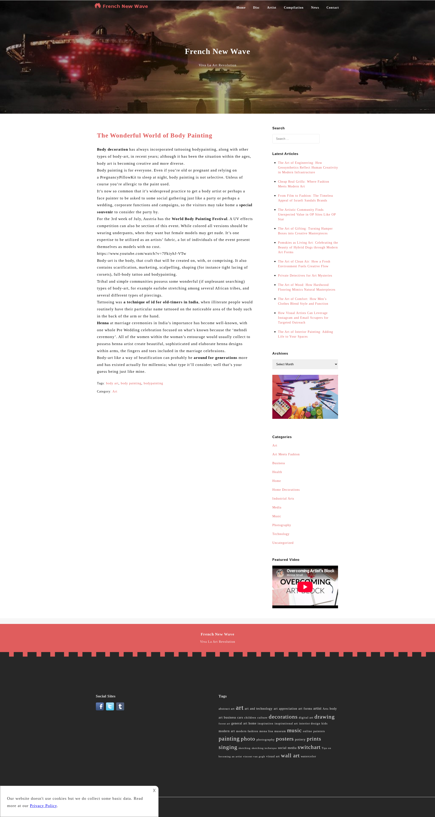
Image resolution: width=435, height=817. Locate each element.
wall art (290, 755)
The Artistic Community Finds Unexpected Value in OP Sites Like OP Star (307, 214)
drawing (324, 717)
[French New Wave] (122, 7)
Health (277, 472)
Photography (281, 525)
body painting (131, 383)
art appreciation (285, 708)
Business (278, 463)
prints (314, 739)
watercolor (308, 756)
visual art (273, 756)
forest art (224, 723)
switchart (309, 747)
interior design (309, 723)
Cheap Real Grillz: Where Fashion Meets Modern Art (303, 184)
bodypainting (153, 383)
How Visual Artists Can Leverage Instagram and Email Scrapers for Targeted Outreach (303, 317)
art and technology (259, 708)
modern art (227, 731)
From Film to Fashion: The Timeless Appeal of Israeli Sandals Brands (305, 198)
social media (287, 748)
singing (228, 747)
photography (265, 739)
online (307, 731)
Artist (271, 7)
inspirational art (286, 723)
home (252, 723)
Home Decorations (286, 489)
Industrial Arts (283, 498)
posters (285, 739)
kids (324, 723)
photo (248, 739)
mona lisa (266, 731)
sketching (245, 748)
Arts (326, 708)
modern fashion (247, 731)
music (294, 730)
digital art (306, 717)
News (315, 7)
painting (229, 738)
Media (276, 507)
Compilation (294, 7)
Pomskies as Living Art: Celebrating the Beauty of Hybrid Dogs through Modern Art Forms (308, 247)
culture (262, 717)
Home (241, 7)
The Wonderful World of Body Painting (154, 135)
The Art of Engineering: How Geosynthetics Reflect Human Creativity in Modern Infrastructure (308, 167)
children (250, 717)
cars (240, 717)
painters (319, 731)
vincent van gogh (254, 756)
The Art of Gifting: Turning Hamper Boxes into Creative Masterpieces (305, 231)
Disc (256, 7)
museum (280, 731)
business (230, 717)
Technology (281, 534)
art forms (305, 708)
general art (239, 723)
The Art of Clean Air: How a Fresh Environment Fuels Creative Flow (304, 264)
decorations (283, 717)
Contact (332, 7)
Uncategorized (283, 543)
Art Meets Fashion (286, 454)
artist (317, 708)
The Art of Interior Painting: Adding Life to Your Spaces (305, 334)
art (240, 707)
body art (112, 383)
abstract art (227, 708)
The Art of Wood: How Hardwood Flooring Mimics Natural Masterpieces (306, 287)
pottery (300, 739)
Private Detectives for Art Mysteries (305, 275)
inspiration (265, 723)
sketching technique (264, 748)
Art (114, 391)
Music (276, 516)
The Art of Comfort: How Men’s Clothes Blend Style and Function (303, 301)
